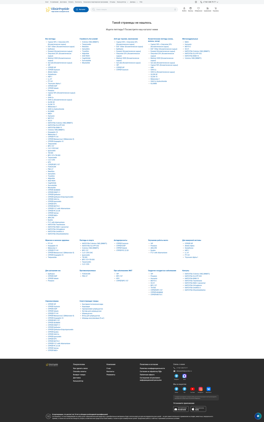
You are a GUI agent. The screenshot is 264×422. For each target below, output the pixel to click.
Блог (47, 2)
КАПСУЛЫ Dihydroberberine (58, 234)
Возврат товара (79, 375)
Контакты (78, 2)
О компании (54, 2)
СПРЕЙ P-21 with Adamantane (59, 208)
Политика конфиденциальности (152, 368)
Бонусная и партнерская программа (96, 2)
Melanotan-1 (52, 107)
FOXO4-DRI (52, 167)
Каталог (82, 9)
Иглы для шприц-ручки (91, 316)
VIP (49, 65)
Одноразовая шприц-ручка (92, 309)
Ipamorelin (52, 151)
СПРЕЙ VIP (52, 67)
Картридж (86, 307)
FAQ (141, 2)
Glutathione (52, 74)
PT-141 (50, 81)
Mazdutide (52, 188)
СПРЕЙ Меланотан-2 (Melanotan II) (61, 139)
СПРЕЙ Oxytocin (54, 70)
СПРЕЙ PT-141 (53, 137)
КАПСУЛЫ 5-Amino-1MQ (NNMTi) (60, 123)
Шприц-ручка (87, 313)
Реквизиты (111, 375)
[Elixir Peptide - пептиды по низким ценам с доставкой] (57, 9)
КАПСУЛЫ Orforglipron (56, 229)
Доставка (63, 2)
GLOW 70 (51, 104)
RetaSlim (51, 171)
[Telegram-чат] (184, 389)
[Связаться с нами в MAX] (184, 376)
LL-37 (50, 79)
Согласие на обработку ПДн (151, 371)
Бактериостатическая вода (92, 304)
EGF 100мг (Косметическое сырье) (61, 47)
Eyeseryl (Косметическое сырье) (60, 51)
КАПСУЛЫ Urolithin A (56, 231)
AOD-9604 (51, 181)
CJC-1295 (51, 160)
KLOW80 (51, 111)
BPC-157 (51, 146)
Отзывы (112, 2)
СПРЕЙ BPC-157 (54, 164)
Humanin (51, 116)
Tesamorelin (52, 158)
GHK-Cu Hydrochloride (56, 109)
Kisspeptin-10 (53, 132)
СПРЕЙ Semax (53, 213)
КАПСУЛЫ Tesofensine (56, 225)
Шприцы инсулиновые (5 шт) (93, 318)
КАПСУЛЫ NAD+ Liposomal (58, 227)
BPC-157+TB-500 (54, 155)
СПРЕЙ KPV (52, 204)
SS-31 (50, 121)
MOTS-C (51, 118)
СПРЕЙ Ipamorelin (54, 201)
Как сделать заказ (80, 368)
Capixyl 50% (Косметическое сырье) (61, 93)
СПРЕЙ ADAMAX (54, 190)
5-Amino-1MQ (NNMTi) (56, 130)
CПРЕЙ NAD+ (53, 215)
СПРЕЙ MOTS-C (54, 206)
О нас (109, 368)
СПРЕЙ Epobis (53, 332)
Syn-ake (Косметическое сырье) (60, 63)
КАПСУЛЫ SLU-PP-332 (56, 125)
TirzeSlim (51, 176)
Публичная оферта (147, 375)
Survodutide (52, 185)
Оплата (70, 2)
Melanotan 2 (52, 134)
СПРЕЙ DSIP (52, 86)
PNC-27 (50, 169)
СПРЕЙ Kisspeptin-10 (55, 141)
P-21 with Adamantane (56, 222)
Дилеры (133, 2)
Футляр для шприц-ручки (91, 311)
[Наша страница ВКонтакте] (209, 389)
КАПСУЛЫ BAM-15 (55, 128)
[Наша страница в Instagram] (201, 389)
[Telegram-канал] (176, 389)
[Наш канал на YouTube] (192, 389)
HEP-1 (50, 77)
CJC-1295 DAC (53, 148)
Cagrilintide (52, 183)
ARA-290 (51, 218)
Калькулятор (121, 2)
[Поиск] (93, 9)
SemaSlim (51, 174)
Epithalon (51, 49)
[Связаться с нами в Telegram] (176, 376)
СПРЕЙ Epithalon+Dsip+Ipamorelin (60, 197)
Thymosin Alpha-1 (54, 84)
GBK (49, 95)
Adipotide (51, 178)
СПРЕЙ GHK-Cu (53, 199)
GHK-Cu (51, 97)
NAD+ (50, 114)
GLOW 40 (51, 102)
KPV (49, 162)
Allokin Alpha (52, 72)
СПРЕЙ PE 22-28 (54, 211)
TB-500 (50, 153)
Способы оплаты (79, 371)
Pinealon (51, 91)
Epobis (50, 220)
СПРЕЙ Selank (53, 88)
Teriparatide (52, 144)
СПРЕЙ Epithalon (54, 195)
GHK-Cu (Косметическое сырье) (60, 100)
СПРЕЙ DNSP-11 (54, 192)
